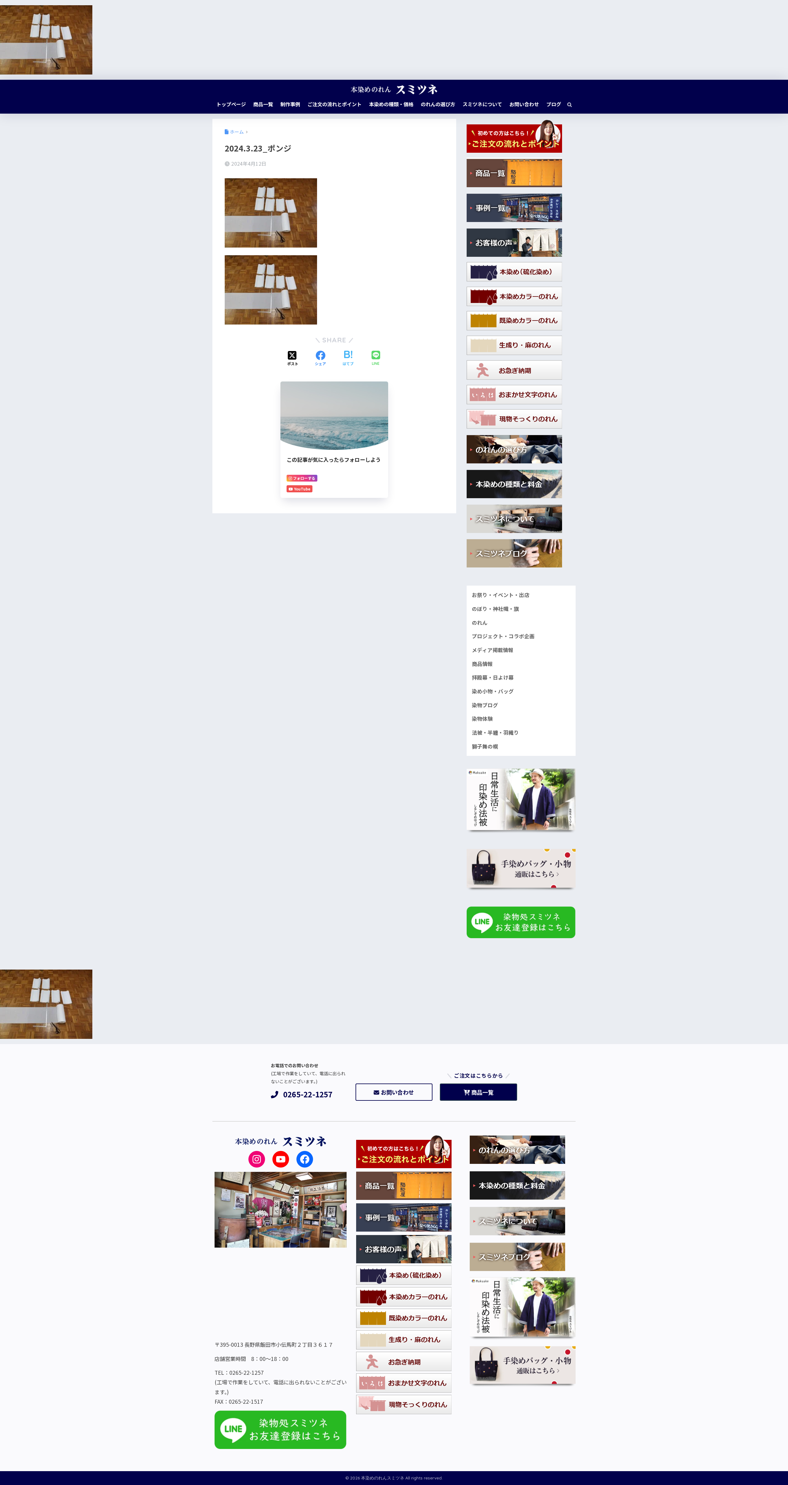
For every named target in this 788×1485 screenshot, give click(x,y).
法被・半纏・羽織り (495, 732)
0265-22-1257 (308, 1094)
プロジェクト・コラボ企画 (503, 636)
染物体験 (482, 718)
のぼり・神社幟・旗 (495, 608)
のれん (480, 622)
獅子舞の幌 (485, 746)
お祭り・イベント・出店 (500, 595)
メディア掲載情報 (492, 650)
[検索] (566, 104)
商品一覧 (482, 1092)
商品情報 (482, 664)
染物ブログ (485, 705)
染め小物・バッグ (493, 691)
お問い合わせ (397, 1092)
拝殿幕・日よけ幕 (493, 677)
